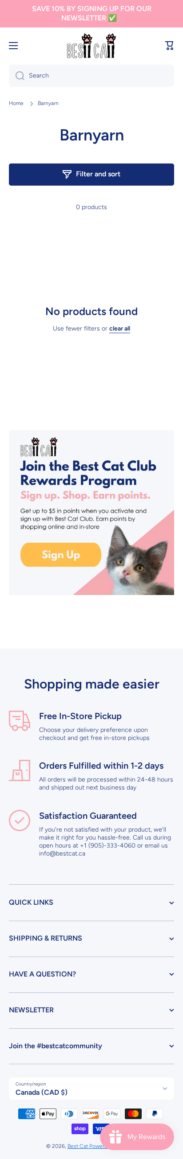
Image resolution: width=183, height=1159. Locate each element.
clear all (119, 328)
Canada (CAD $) (42, 1092)
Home (16, 103)
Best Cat (78, 1146)
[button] (169, 45)
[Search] (16, 76)
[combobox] (91, 76)
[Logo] (91, 45)
